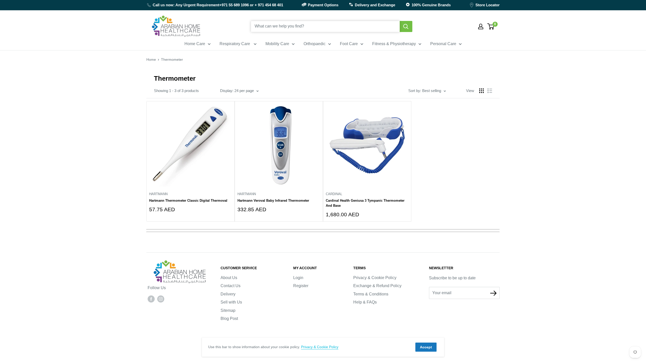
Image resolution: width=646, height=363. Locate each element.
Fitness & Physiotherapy (394, 44)
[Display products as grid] (481, 90)
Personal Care (443, 44)
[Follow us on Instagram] (160, 298)
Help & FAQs (365, 302)
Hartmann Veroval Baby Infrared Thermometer (273, 200)
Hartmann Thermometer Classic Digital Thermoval (188, 200)
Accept (426, 347)
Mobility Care (277, 44)
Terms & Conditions (370, 294)
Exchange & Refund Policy (377, 286)
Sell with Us (231, 302)
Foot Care (349, 44)
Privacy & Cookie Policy (374, 278)
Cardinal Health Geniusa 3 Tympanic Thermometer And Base (365, 203)
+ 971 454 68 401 (269, 5)
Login (298, 278)
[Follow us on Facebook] (151, 298)
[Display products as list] (490, 90)
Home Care (194, 44)
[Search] (406, 26)
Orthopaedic (315, 44)
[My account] (480, 26)
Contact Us (230, 286)
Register (300, 286)
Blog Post (229, 318)
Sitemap (228, 310)
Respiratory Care (235, 44)
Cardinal (334, 194)
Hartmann (158, 194)
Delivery (228, 294)
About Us (229, 278)
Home (151, 59)
